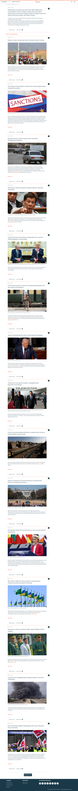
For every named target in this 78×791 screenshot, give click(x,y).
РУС (71, 1)
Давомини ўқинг (28, 774)
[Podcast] (58, 783)
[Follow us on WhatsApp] (50, 783)
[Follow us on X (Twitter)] (53, 783)
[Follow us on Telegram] (42, 783)
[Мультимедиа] (74, 2)
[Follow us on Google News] (55, 783)
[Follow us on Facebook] (45, 783)
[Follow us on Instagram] (48, 783)
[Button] (12, 30)
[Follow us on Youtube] (40, 783)
